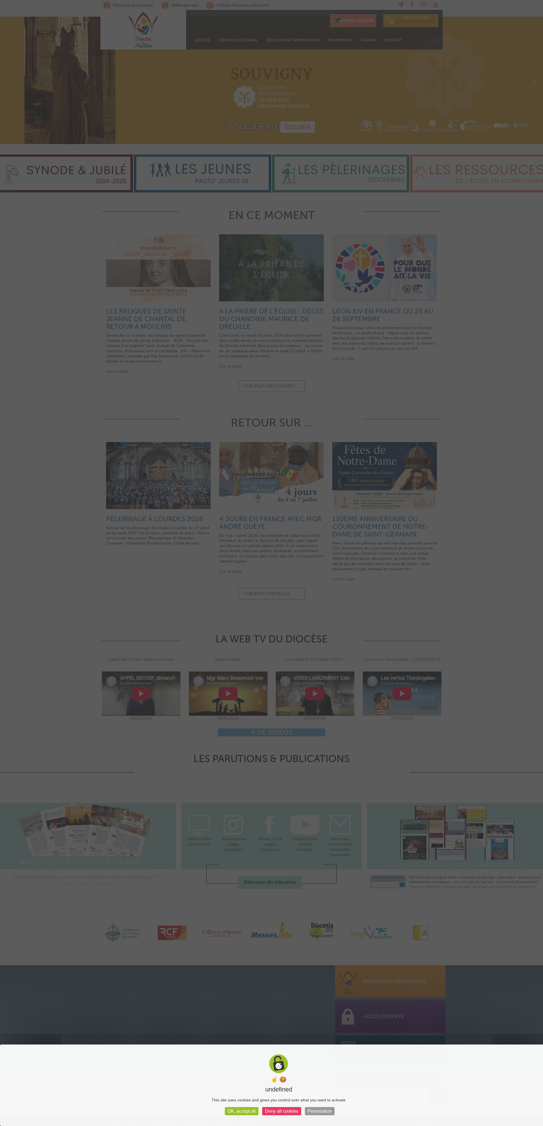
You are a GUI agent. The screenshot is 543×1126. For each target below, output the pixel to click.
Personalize (320, 1111)
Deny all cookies (281, 1111)
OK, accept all (242, 1111)
